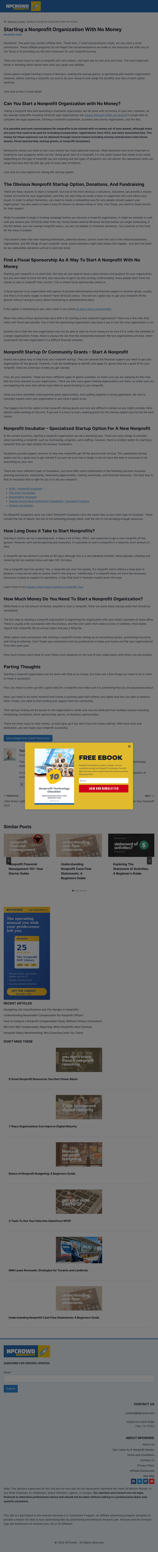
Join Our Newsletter (104, 788)
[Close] (129, 746)
